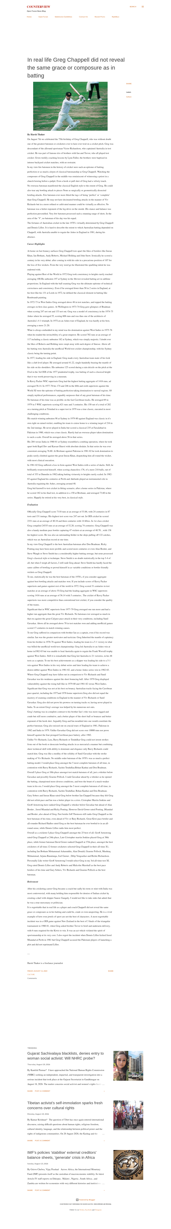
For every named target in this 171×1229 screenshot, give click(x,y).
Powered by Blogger (87, 1200)
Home (29, 17)
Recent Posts (100, 17)
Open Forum (43, 17)
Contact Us (83, 17)
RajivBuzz (115, 17)
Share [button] (129, 84)
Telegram (98, 1210)
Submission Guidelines (63, 17)
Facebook (88, 1210)
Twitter (81, 1210)
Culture (128, 97)
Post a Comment (42, 1091)
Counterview (38, 6)
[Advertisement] (85, 37)
